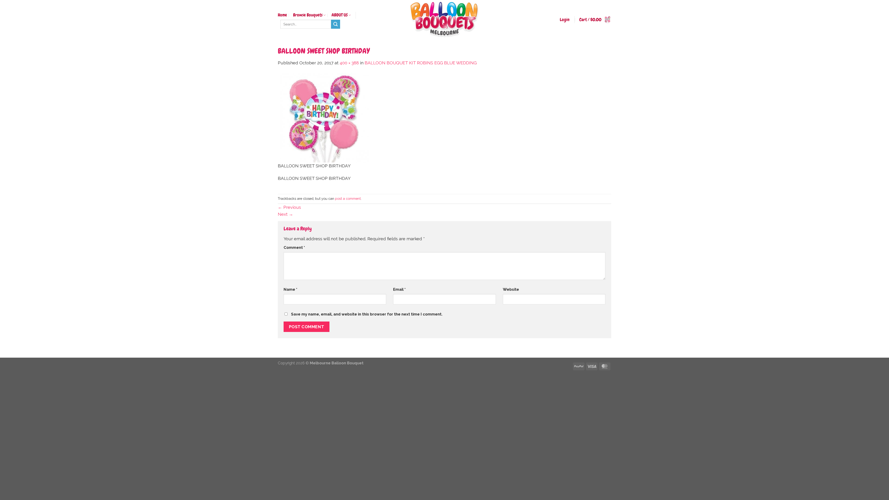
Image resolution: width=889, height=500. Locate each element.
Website (511, 289)
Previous (289, 207)
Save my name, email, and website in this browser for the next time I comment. (366, 314)
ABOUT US (340, 15)
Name (290, 289)
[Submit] (335, 24)
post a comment (348, 198)
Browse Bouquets (307, 15)
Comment (294, 247)
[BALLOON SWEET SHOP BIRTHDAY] (324, 117)
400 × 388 (349, 62)
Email (399, 289)
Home (282, 15)
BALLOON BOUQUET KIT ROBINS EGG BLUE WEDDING (421, 62)
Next (285, 214)
